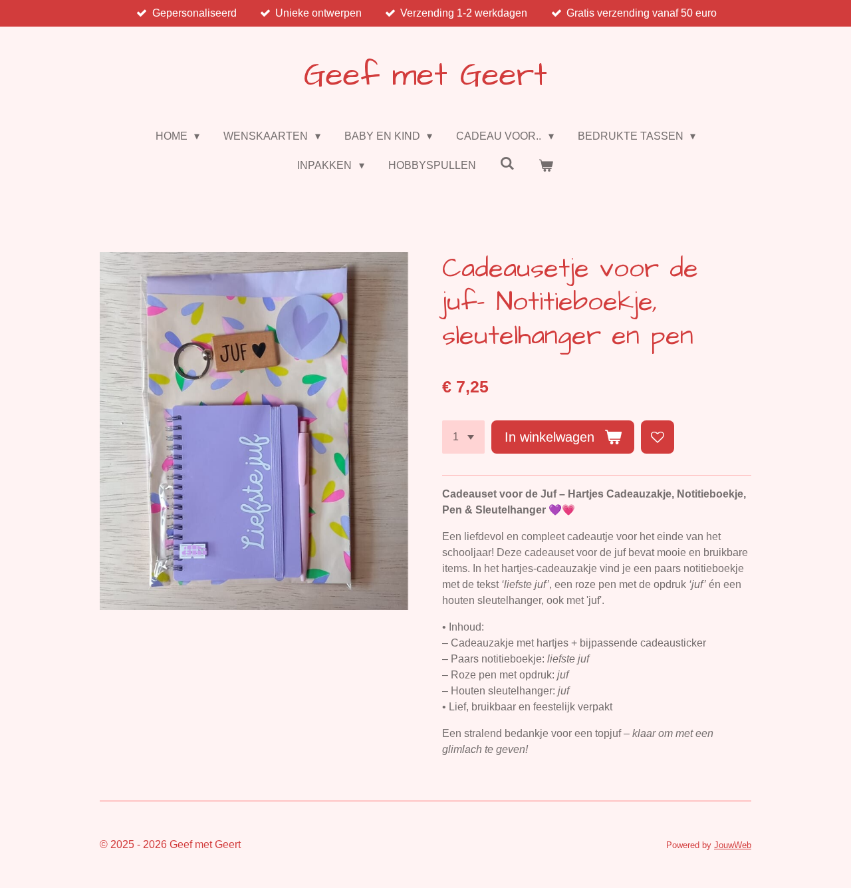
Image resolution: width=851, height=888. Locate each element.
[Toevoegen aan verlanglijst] (657, 437)
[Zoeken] (507, 163)
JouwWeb (732, 845)
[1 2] (463, 437)
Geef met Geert (425, 76)
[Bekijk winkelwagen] (546, 165)
